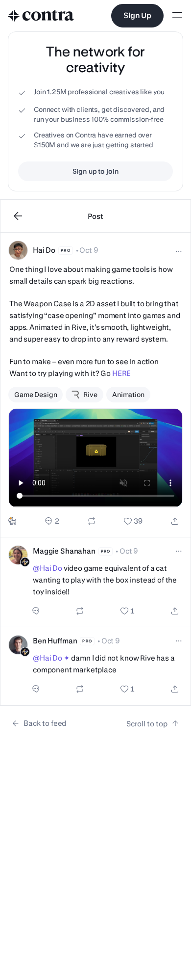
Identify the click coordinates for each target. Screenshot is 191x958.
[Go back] (18, 216)
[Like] (133, 521)
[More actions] (179, 251)
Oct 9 (88, 250)
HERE (121, 373)
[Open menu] (177, 16)
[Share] (175, 521)
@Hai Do (47, 568)
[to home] (41, 16)
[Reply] (52, 521)
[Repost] (92, 521)
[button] (95, 385)
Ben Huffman (55, 641)
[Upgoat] (12, 521)
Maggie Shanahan (64, 551)
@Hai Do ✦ (51, 658)
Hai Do (44, 250)
